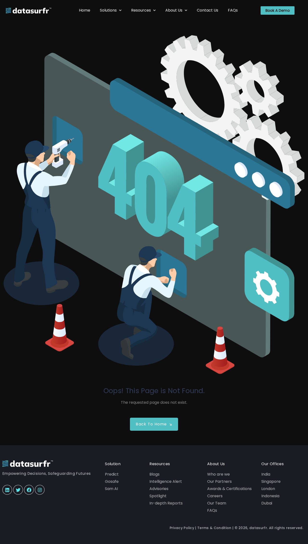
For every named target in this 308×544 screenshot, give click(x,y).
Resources (141, 10)
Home (84, 10)
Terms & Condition (214, 527)
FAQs (233, 10)
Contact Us (207, 10)
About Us (173, 10)
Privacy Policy (182, 527)
